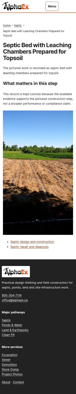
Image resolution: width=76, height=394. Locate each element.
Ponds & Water (12, 325)
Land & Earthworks (15, 330)
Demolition (9, 364)
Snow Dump (10, 369)
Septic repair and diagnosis (29, 246)
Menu (52, 6)
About (6, 382)
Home (7, 25)
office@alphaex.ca (15, 300)
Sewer (6, 359)
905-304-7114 (12, 295)
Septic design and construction (32, 242)
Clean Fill (8, 335)
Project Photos (12, 374)
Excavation (9, 355)
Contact (18, 382)
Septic (18, 25)
